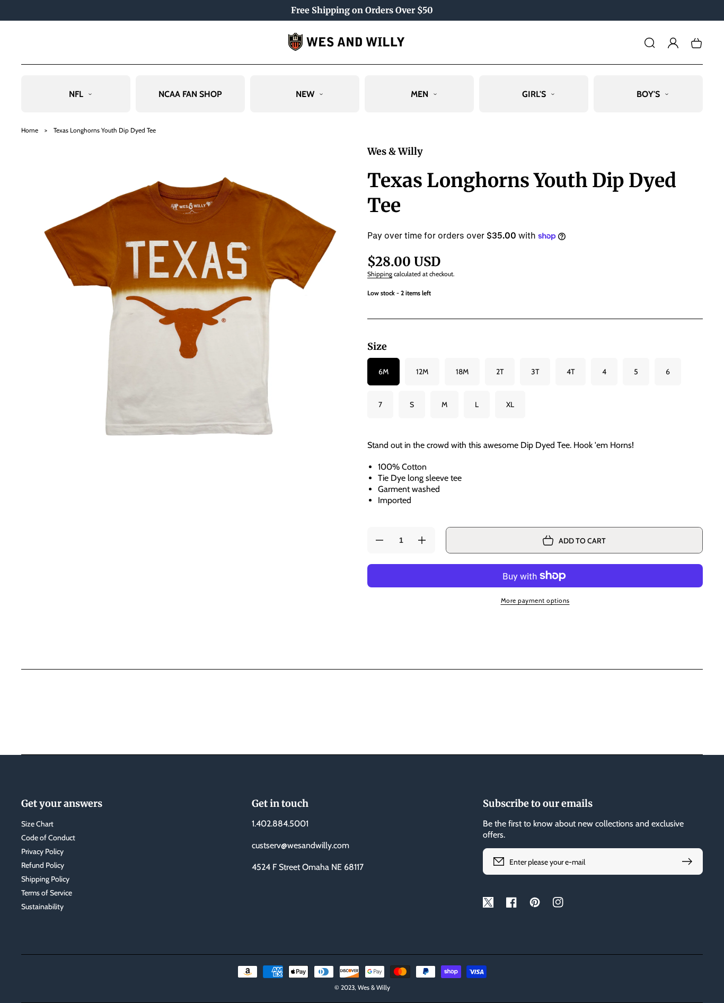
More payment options (535, 600)
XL (510, 404)
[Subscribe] (689, 861)
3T (535, 371)
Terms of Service (46, 893)
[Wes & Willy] (362, 43)
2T (500, 371)
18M (462, 371)
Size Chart (37, 824)
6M (383, 371)
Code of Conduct (48, 837)
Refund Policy (42, 865)
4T (571, 371)
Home (29, 130)
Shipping (379, 274)
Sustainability (42, 906)
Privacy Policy (42, 851)
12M (422, 371)
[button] (649, 43)
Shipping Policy (45, 879)
